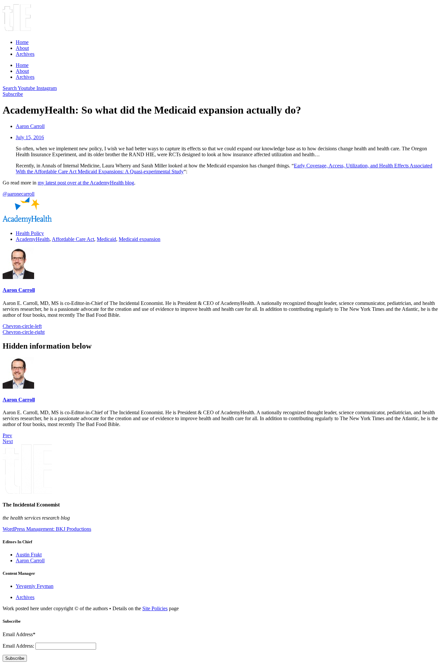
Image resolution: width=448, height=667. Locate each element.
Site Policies (155, 608)
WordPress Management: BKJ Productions (47, 529)
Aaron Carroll (19, 290)
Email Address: (19, 646)
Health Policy (30, 233)
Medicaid (106, 239)
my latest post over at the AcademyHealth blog (86, 182)
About (22, 48)
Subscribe (14, 658)
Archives (25, 54)
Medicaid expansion (139, 239)
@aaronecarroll (18, 194)
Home (22, 42)
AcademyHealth (33, 239)
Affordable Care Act (73, 239)
